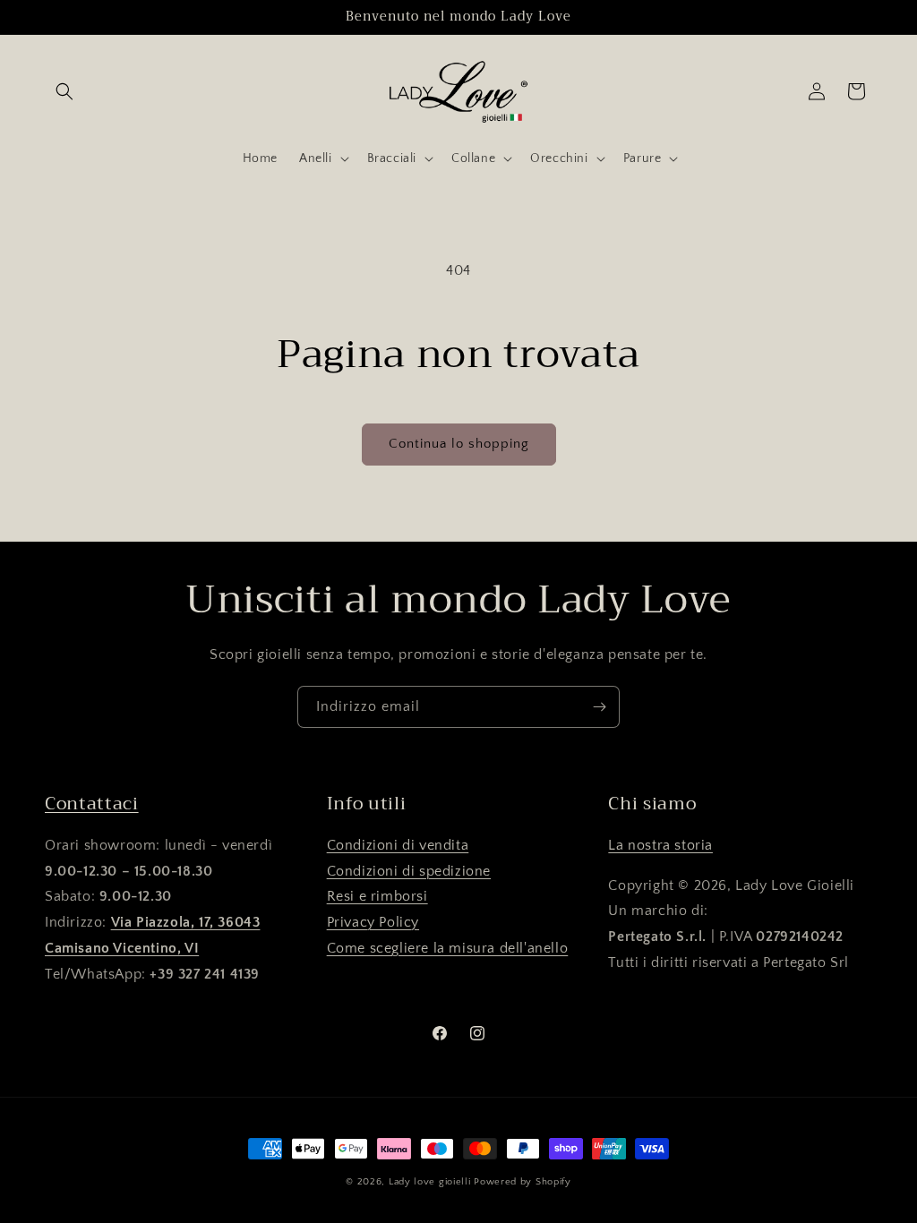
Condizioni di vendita (398, 845)
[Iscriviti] (599, 707)
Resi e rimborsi (377, 896)
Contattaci (92, 803)
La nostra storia (660, 845)
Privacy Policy (373, 922)
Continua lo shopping (459, 443)
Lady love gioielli (431, 1181)
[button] (64, 91)
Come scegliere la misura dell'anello (448, 948)
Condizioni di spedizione (409, 871)
